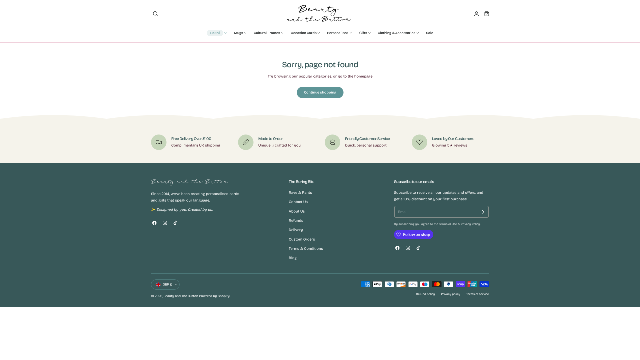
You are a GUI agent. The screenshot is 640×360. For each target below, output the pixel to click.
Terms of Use (448, 224)
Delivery (296, 230)
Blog (293, 258)
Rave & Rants (300, 192)
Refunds (296, 220)
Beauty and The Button (181, 296)
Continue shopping (320, 92)
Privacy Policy (470, 224)
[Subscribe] (483, 212)
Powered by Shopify (214, 296)
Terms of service (477, 294)
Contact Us (298, 202)
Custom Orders (302, 239)
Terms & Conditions (306, 248)
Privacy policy (450, 294)
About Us (297, 211)
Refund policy (425, 294)
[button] (155, 13)
